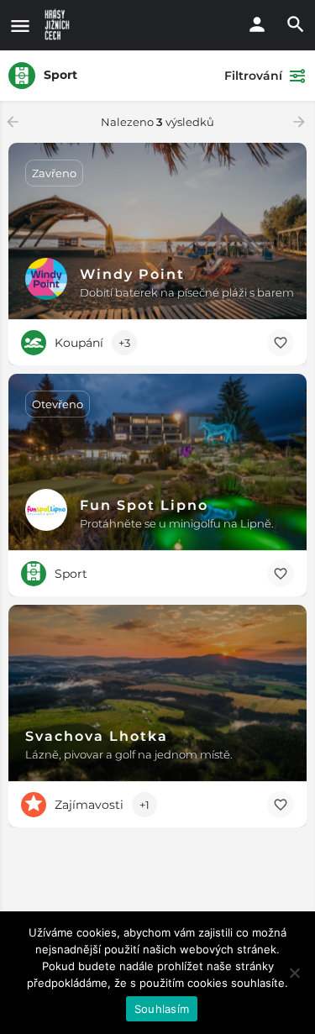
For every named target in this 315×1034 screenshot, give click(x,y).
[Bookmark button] (280, 342)
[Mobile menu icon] (20, 25)
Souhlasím (161, 1009)
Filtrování (253, 75)
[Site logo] (59, 25)
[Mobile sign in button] (257, 24)
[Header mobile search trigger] (296, 24)
